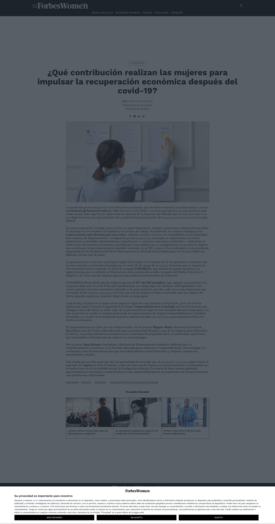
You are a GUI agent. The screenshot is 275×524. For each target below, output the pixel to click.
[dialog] (137, 505)
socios (35, 500)
